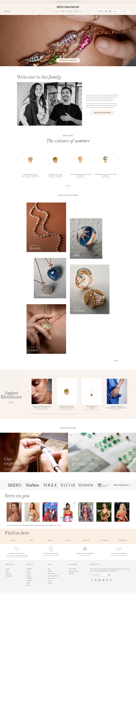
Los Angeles (105, 540)
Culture (8, 568)
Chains (28, 571)
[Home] (68, 7)
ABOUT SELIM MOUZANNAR (103, 112)
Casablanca (123, 540)
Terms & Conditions (53, 575)
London (49, 540)
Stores (49, 580)
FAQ (49, 568)
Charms (29, 573)
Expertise (8, 573)
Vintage (69, 11)
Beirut (13, 540)
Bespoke (71, 573)
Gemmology (9, 575)
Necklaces (29, 578)
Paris (31, 540)
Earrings (29, 575)
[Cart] (110, 11)
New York (86, 540)
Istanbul (68, 540)
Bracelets (29, 568)
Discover (7, 469)
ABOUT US (77, 11)
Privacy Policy (51, 578)
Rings (28, 583)
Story (7, 571)
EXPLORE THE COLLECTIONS (68, 60)
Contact (50, 583)
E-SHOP (62, 11)
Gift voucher (72, 568)
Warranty (50, 571)
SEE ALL (68, 185)
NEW (56, 11)
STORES (100, 11)
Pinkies (28, 585)
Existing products (73, 571)
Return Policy (51, 573)
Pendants (29, 580)
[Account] (106, 11)
